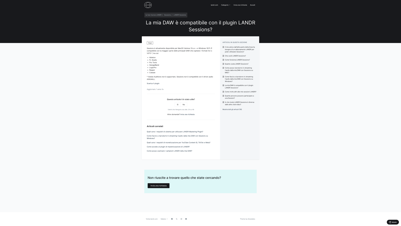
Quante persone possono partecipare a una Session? (239, 97)
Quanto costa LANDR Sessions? (236, 64)
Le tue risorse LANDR (154, 15)
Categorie (225, 5)
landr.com (214, 5)
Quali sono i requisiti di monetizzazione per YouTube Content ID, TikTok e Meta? (178, 142)
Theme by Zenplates (247, 219)
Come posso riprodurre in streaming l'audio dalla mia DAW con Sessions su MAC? (239, 70)
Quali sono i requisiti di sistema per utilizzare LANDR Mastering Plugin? (175, 132)
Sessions (167, 15)
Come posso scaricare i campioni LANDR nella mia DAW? (169, 151)
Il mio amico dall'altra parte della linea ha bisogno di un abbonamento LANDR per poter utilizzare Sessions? (240, 49)
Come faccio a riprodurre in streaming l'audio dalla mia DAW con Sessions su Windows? (177, 137)
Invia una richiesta (240, 5)
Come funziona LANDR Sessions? (237, 60)
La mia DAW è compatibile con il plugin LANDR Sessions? (239, 86)
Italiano (163, 219)
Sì (177, 104)
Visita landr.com (152, 219)
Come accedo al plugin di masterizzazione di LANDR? (168, 147)
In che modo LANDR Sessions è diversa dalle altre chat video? (239, 103)
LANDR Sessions (180, 15)
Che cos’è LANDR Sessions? (235, 56)
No (184, 104)
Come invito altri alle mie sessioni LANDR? (240, 92)
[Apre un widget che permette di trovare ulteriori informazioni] (393, 222)
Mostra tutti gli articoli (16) (232, 109)
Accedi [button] (252, 5)
